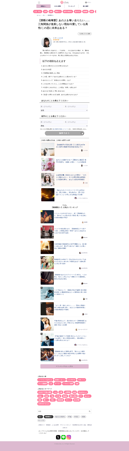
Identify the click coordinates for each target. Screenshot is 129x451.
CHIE (86, 183)
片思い (53, 400)
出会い (40, 396)
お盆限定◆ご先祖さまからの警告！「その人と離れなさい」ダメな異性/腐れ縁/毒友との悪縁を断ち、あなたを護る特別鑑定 (71, 177)
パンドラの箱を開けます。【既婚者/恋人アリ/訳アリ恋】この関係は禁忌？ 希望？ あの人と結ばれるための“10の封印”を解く (70, 231)
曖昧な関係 (73, 396)
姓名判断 (77, 400)
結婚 (51, 11)
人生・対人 (37, 11)
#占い (40, 416)
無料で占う (64, 133)
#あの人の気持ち (60, 416)
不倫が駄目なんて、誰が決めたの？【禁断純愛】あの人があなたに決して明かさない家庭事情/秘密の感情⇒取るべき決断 (70, 323)
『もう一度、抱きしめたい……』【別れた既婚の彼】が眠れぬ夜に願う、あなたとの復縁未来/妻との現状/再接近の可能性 (69, 307)
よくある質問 (55, 425)
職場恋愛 (60, 400)
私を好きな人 (83, 392)
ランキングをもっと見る (65, 366)
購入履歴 (85, 6)
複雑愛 (85, 11)
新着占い (43, 6)
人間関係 (67, 392)
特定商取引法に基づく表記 (79, 425)
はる (50, 383)
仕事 (45, 11)
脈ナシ (46, 400)
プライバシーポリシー (65, 425)
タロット (68, 400)
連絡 (39, 400)
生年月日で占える (44, 404)
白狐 (86, 298)
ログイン (89, 2)
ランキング (71, 6)
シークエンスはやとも (82, 198)
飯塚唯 (85, 222)
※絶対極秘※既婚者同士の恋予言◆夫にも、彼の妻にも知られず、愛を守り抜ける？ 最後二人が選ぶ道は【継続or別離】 (70, 246)
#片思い (76, 416)
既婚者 (65, 396)
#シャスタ (41, 420)
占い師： (58, 38)
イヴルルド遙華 (68, 383)
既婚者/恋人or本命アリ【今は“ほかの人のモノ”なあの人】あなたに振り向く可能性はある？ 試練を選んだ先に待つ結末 (70, 261)
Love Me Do (84, 252)
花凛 (77, 383)
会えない (87, 396)
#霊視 (83, 416)
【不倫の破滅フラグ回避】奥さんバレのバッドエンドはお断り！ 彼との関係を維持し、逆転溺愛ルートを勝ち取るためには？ (70, 338)
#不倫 (69, 416)
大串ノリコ (81, 380)
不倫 (52, 396)
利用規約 (48, 425)
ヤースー (57, 383)
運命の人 (58, 11)
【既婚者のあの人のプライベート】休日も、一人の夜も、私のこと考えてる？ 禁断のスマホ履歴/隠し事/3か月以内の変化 (70, 277)
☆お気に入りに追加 (84, 33)
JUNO (86, 314)
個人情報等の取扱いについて (60, 129)
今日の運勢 (57, 6)
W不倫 (58, 396)
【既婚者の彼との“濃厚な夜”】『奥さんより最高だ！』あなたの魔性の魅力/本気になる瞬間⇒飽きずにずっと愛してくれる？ (69, 353)
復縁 (91, 11)
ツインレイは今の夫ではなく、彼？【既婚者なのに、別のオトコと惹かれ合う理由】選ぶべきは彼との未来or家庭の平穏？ (70, 215)
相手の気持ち (68, 11)
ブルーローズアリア (82, 329)
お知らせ (65, 427)
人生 (55, 392)
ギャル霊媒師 (42, 383)
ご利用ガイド (41, 425)
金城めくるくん (60, 380)
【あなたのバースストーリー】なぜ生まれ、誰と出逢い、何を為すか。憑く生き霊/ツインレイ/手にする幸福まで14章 (70, 192)
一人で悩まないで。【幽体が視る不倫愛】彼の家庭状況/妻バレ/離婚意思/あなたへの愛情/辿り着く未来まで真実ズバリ (70, 292)
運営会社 (89, 425)
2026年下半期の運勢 (44, 392)
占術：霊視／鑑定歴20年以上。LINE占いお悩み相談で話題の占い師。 (69, 42)
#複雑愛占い (48, 416)
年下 (80, 396)
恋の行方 (77, 11)
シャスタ (85, 150)
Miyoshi (85, 237)
